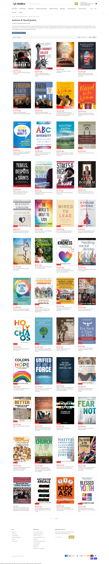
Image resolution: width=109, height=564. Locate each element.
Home (13, 16)
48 (85, 37)
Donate (20, 12)
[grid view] (93, 37)
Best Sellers (14, 8)
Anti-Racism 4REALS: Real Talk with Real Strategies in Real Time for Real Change (43, 510)
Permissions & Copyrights (39, 548)
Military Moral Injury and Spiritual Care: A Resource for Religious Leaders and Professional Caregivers (65, 389)
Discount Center (82, 8)
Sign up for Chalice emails (85, 4)
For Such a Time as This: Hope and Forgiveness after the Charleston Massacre (85, 349)
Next (56, 518)
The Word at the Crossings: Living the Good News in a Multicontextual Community (86, 469)
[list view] (95, 37)
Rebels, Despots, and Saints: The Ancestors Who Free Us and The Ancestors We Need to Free (20, 192)
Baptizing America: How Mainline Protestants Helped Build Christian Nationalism (85, 75)
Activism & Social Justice (41, 8)
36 (83, 37)
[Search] (76, 3)
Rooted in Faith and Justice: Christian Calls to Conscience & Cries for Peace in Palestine (64, 154)
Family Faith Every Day (38, 533)
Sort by (14, 37)
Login (91, 8)
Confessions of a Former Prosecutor (86, 152)
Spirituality (62, 8)
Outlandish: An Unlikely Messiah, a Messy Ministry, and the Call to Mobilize (85, 390)
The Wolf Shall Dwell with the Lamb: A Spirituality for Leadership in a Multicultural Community (21, 469)
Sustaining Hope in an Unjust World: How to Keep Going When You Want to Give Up (43, 350)
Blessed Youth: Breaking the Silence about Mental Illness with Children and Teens (86, 510)
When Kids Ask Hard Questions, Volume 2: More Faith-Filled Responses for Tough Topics (65, 509)
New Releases (22, 8)
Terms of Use (14, 541)
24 (81, 37)
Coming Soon (31, 8)
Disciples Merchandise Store (39, 541)
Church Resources (72, 8)
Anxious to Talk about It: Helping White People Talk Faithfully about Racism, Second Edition (22, 153)
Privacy (13, 539)
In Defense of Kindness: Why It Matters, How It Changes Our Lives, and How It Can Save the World (65, 271)
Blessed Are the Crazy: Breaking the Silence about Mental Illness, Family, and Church (43, 429)
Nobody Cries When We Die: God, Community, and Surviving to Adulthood (64, 309)
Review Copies (37, 543)
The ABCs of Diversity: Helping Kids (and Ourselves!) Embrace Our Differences (43, 154)
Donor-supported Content (39, 537)
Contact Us (14, 533)
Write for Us (36, 546)
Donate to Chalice (37, 535)
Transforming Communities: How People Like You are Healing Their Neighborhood (42, 310)
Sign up (71, 537)
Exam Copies (36, 544)
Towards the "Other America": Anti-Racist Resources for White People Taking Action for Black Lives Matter (21, 509)
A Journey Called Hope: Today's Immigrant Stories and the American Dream (43, 75)
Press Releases (15, 535)
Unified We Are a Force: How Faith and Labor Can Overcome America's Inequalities (43, 390)
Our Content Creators (38, 532)
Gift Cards (36, 539)
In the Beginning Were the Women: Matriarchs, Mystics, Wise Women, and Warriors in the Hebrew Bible (65, 114)
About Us (14, 12)
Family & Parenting (53, 8)
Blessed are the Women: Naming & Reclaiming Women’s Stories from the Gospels (86, 114)
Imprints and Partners (16, 537)
